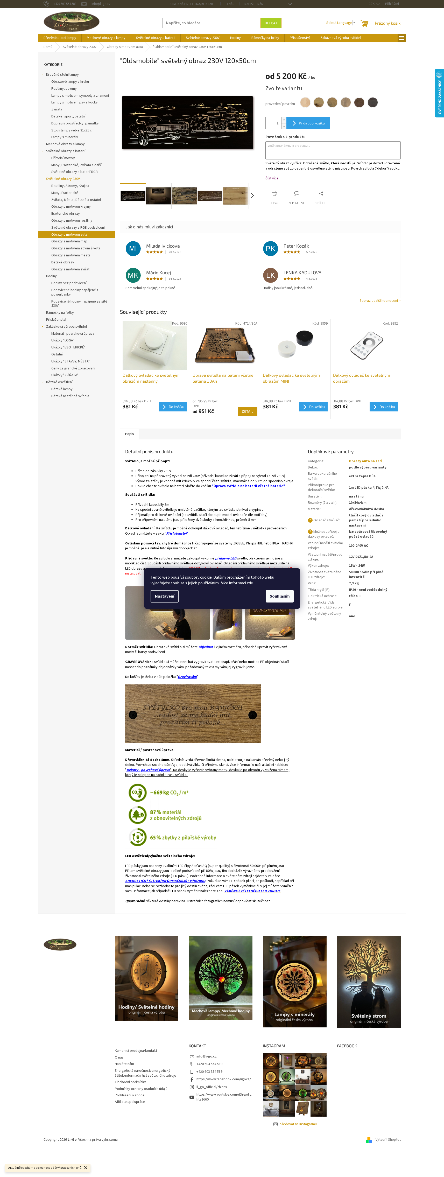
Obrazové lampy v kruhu (70, 81)
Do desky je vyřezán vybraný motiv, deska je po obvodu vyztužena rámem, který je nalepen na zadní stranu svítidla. (207, 772)
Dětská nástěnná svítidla (70, 396)
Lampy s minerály (64, 137)
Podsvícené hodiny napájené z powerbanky (74, 292)
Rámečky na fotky (60, 312)
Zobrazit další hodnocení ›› (380, 300)
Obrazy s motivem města (70, 255)
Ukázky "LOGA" (62, 340)
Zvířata (56, 109)
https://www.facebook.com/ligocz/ (223, 1079)
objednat (206, 647)
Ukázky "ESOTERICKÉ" (68, 347)
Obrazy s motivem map (69, 241)
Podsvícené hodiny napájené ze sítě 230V (79, 304)
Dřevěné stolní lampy (62, 74)
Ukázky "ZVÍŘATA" (64, 375)
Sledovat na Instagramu (298, 1124)
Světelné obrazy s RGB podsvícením (79, 227)
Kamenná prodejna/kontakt (192, 4)
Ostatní (57, 354)
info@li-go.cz (206, 1056)
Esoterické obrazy (65, 213)
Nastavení (164, 596)
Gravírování (187, 676)
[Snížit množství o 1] (283, 126)
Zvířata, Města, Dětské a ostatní (76, 199)
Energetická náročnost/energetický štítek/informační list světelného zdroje (145, 1073)
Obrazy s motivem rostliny (71, 220)
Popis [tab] (129, 434)
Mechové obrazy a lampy (65, 144)
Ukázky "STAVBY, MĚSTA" (70, 361)
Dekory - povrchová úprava (148, 770)
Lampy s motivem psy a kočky (74, 102)
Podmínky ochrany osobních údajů (141, 1088)
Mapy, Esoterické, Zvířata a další (76, 165)
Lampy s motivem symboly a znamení (80, 95)
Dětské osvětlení (59, 382)
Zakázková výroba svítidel (66, 326)
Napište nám (254, 4)
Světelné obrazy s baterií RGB (74, 171)
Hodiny (51, 276)
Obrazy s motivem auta (69, 234)
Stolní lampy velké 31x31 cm (73, 130)
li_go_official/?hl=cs (211, 1087)
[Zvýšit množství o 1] (283, 120)
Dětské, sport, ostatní (68, 116)
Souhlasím (280, 596)
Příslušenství (56, 319)
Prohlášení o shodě (130, 1095)
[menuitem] (59, 38)
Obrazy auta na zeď (365, 461)
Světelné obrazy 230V (63, 178)
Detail (247, 411)
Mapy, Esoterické (64, 192)
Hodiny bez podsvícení (69, 283)
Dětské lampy (62, 389)
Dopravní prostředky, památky (75, 123)
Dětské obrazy (62, 262)
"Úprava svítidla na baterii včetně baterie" (248, 486)
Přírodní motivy (63, 158)
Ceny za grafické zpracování (73, 368)
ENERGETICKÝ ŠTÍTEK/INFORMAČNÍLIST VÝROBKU (165, 881)
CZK (372, 4)
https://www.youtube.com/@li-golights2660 (224, 1097)
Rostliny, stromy (64, 88)
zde (250, 583)
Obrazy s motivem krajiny (71, 206)
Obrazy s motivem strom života (75, 248)
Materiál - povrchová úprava (72, 333)
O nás (229, 4)
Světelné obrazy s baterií (65, 151)
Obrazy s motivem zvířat (70, 269)
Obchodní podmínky (130, 1082)
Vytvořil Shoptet (388, 1139)
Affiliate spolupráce (130, 1101)
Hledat (271, 23)
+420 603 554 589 (209, 1064)
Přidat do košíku (312, 123)
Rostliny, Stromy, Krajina (70, 185)
